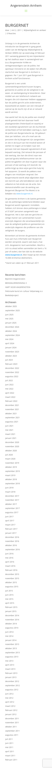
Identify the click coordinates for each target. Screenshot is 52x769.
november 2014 (12, 619)
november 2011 (12, 722)
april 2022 (9, 393)
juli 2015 (9, 590)
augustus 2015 (11, 586)
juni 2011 (9, 743)
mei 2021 (9, 430)
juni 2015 (9, 595)
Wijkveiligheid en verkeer (35, 30)
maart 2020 (10, 458)
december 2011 (12, 718)
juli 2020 (9, 454)
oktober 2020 (11, 450)
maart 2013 (10, 669)
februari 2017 (11, 529)
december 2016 (12, 537)
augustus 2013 (11, 656)
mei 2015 (9, 599)
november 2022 (12, 372)
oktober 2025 (11, 306)
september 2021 (12, 417)
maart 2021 (10, 434)
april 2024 (9, 343)
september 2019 (12, 471)
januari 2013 (10, 677)
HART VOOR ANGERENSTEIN (17, 287)
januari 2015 (10, 611)
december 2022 (12, 368)
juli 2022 (9, 380)
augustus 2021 (11, 421)
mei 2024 (9, 339)
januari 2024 (10, 347)
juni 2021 (9, 426)
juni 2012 (9, 693)
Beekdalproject (12, 295)
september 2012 (12, 685)
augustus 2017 (11, 512)
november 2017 (12, 500)
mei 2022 (9, 388)
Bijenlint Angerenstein (15, 279)
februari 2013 (11, 673)
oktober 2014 (11, 623)
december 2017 (12, 496)
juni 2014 (9, 632)
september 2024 (12, 335)
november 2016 (12, 541)
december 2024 (12, 327)
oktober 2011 (11, 726)
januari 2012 (10, 714)
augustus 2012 (11, 689)
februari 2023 (11, 364)
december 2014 (12, 615)
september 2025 (12, 310)
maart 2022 (10, 397)
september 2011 (12, 731)
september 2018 (12, 483)
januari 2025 (10, 322)
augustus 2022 (11, 376)
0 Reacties (11, 33)
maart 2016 (10, 566)
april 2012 (9, 702)
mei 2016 (9, 557)
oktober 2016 (11, 545)
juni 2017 (9, 516)
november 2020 (12, 446)
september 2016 (12, 549)
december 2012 (12, 681)
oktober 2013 (11, 648)
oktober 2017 (11, 504)
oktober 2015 (11, 582)
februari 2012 (11, 710)
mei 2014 (9, 636)
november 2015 (12, 578)
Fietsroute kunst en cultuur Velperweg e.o (24, 291)
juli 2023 (9, 360)
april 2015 (9, 603)
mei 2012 (9, 698)
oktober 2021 (11, 413)
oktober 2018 (11, 479)
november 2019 (12, 463)
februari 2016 (11, 570)
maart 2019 (10, 475)
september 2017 (12, 508)
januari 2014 (10, 640)
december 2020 (12, 442)
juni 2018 (9, 487)
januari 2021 (10, 438)
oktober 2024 (11, 331)
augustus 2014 (11, 627)
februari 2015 (11, 607)
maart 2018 (10, 491)
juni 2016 (9, 553)
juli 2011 (9, 739)
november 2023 (12, 351)
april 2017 (9, 520)
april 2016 (9, 561)
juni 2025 (9, 314)
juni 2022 (9, 384)
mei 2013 (9, 661)
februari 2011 (11, 759)
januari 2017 (10, 533)
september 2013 (12, 652)
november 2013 (12, 644)
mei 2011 (9, 747)
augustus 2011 (11, 735)
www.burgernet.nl (24, 193)
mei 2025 (9, 318)
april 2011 (9, 751)
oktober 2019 (11, 467)
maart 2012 (10, 706)
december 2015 (12, 574)
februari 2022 (11, 401)
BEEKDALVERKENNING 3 (16, 283)
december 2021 (12, 405)
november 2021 (12, 409)
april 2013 (9, 665)
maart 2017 (10, 524)
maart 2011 (10, 755)
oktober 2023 (11, 356)
